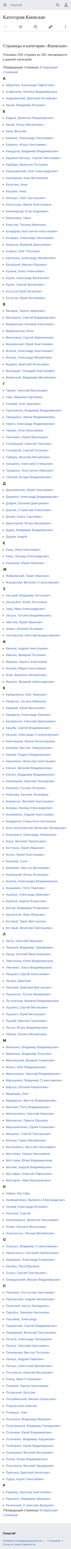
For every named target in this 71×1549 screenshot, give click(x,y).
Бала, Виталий (16, 131)
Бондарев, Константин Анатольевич (32, 231)
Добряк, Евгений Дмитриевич (27, 503)
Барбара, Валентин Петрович (27, 164)
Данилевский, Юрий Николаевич (29, 490)
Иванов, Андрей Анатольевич (27, 648)
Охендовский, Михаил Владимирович (33, 1279)
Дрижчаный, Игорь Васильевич (28, 523)
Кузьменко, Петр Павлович (25, 888)
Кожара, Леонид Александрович (29, 808)
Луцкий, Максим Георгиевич (26, 1021)
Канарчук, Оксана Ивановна (26, 701)
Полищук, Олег (16, 1412)
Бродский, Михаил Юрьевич (26, 264)
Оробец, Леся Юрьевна (22, 1266)
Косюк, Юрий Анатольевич (25, 854)
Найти (59, 7)
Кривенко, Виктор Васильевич (28, 868)
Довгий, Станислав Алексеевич (28, 510)
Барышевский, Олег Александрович (32, 171)
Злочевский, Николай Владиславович (33, 635)
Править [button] (52, 28)
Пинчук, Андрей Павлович (25, 1359)
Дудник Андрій (16, 536)
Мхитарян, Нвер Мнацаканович (28, 1180)
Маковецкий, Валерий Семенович (30, 1060)
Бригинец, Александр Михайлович (31, 258)
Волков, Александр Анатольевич (29, 351)
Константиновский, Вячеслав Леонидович (36, 828)
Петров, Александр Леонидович (29, 1339)
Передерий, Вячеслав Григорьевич (31, 1332)
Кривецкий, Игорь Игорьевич (27, 874)
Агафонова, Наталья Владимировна (31, 91)
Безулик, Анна (16, 191)
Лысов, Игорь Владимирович (27, 1027)
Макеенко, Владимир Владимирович (32, 1047)
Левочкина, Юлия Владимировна (29, 961)
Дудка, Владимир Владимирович (29, 530)
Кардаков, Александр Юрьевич (28, 714)
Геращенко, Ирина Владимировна (30, 417)
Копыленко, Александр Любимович (31, 834)
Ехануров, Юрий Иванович (25, 563)
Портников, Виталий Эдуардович (30, 1465)
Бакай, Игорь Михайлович (25, 124)
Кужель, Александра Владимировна (31, 881)
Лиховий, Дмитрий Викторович (29, 987)
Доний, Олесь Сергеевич (24, 516)
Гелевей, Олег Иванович (23, 404)
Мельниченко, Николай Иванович (30, 1113)
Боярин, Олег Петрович (23, 251)
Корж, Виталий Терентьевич (26, 841)
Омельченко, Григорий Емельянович (32, 1253)
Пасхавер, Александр (21, 1319)
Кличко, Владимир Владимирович (30, 774)
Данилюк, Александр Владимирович (32, 496)
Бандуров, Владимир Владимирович (32, 151)
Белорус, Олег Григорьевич (26, 198)
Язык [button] (7, 28)
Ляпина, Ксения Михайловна (26, 1034)
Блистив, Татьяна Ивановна (26, 224)
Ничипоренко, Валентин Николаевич (32, 1220)
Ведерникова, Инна (19, 331)
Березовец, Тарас (18, 218)
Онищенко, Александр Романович (30, 1259)
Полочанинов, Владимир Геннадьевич (33, 1426)
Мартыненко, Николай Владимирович (33, 1073)
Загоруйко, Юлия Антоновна (26, 602)
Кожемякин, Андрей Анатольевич (30, 814)
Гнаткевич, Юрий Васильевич (27, 437)
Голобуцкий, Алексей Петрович (29, 444)
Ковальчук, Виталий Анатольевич (30, 801)
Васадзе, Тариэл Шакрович (25, 311)
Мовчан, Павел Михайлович (26, 1140)
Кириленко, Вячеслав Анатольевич (31, 761)
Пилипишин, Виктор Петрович (28, 1352)
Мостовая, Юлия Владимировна (29, 1160)
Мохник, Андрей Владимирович (29, 1167)
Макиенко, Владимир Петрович (29, 1054)
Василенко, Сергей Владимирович (31, 317)
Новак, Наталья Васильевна (26, 1226)
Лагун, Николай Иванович (24, 941)
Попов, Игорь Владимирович (27, 1459)
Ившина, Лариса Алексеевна (26, 661)
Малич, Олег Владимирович (26, 1067)
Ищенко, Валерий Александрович (30, 681)
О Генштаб (53, 1540)
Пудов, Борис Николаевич (25, 1479)
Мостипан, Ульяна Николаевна (28, 1154)
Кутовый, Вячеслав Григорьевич (29, 928)
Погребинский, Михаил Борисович (31, 1399)
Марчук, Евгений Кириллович (27, 1087)
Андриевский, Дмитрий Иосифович (31, 98)
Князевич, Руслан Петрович (26, 788)
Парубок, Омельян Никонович (27, 1312)
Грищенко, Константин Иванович (29, 470)
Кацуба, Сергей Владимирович (28, 728)
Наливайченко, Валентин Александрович (35, 1200)
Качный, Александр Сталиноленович (32, 734)
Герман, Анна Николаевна (24, 430)
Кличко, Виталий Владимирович (29, 768)
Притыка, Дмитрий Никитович (28, 1472)
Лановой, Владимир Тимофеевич (29, 947)
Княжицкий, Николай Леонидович (30, 781)
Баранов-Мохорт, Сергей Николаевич (33, 158)
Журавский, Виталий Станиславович (32, 582)
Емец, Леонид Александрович (27, 556)
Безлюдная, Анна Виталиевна (27, 178)
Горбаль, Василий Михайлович (28, 457)
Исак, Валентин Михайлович (26, 675)
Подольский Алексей (21, 1406)
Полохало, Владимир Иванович (28, 1419)
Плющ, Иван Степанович (24, 1379)
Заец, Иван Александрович (25, 609)
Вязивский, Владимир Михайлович (31, 377)
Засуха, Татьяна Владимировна (28, 615)
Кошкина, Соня (16, 861)
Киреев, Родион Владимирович (28, 754)
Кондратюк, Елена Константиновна (31, 821)
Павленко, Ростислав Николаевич (30, 1292)
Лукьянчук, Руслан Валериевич (28, 994)
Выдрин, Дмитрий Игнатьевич (27, 364)
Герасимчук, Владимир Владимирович (34, 410)
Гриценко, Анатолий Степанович (29, 463)
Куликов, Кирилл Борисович (26, 901)
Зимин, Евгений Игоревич (24, 629)
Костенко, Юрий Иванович (25, 848)
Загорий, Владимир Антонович (28, 595)
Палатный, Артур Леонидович (27, 1306)
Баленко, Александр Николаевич (29, 138)
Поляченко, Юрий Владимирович (30, 1446)
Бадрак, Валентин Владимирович (30, 118)
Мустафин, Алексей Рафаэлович (29, 1173)
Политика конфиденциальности (22, 1540)
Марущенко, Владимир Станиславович (34, 1080)
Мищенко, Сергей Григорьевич (28, 1134)
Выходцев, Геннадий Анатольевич (30, 371)
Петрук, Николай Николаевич (27, 1345)
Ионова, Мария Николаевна (26, 668)
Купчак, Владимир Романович (27, 908)
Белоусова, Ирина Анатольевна (28, 204)
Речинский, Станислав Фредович (30, 1505)
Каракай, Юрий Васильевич (26, 708)
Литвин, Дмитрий (18, 981)
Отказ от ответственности (19, 1544)
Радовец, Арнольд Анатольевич (29, 1492)
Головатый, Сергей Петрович (27, 450)
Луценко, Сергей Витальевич (27, 1007)
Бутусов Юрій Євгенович (24, 291)
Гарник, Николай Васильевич (27, 390)
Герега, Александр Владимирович (30, 424)
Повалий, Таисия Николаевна (27, 1386)
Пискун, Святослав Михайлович (29, 1366)
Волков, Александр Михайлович (29, 357)
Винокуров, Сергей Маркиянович (30, 337)
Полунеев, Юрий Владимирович (29, 1432)
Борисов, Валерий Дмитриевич (28, 244)
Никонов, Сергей (18, 1213)
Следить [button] (22, 28)
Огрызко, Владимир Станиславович (32, 1246)
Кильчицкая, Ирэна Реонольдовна (30, 741)
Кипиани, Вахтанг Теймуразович (29, 748)
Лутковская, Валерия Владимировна (32, 1001)
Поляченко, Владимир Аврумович (30, 1439)
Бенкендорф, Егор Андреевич (27, 211)
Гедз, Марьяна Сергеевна (24, 397)
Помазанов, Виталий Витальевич (29, 1452)
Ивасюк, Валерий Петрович (26, 655)
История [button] (37, 28)
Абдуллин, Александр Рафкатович (30, 85)
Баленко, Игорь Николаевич (26, 144)
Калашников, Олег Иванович (26, 694)
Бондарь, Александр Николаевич (30, 238)
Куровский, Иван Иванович (25, 914)
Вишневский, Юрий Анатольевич (29, 344)
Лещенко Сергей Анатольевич (28, 974)
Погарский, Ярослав (20, 1392)
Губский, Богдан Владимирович (29, 477)
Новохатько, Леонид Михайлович (30, 1233)
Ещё (67, 28)
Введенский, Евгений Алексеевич (30, 324)
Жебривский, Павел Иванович (27, 576)
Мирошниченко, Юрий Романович (30, 1127)
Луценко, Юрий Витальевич (26, 1014)
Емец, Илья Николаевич (23, 549)
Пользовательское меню (67, 7)
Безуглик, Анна (16, 184)
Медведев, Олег (17, 1093)
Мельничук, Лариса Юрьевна (27, 1120)
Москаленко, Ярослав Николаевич (31, 1147)
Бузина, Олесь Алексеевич (25, 271)
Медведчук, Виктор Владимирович (31, 1100)
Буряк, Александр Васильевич (28, 278)
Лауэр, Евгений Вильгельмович (28, 954)
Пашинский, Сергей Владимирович (31, 1326)
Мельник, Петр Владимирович (28, 1107)
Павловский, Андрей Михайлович (30, 1299)
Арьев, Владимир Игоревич (26, 105)
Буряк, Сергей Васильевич (25, 284)
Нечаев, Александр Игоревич (27, 1206)
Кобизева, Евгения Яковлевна (27, 794)
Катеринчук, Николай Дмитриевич (31, 721)
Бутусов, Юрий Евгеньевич (25, 298)
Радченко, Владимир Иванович (28, 1498)
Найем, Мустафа (18, 1193)
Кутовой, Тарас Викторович (26, 921)
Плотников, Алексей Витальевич (29, 1372)
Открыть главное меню (6, 7)
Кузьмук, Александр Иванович (28, 894)
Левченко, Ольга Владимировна (29, 967)
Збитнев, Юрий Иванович (24, 622)
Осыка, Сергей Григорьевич (26, 1273)
